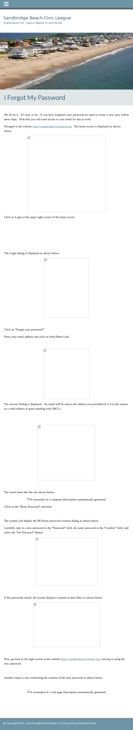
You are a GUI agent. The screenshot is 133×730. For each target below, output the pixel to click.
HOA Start (52, 723)
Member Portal (87, 723)
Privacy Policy (69, 723)
